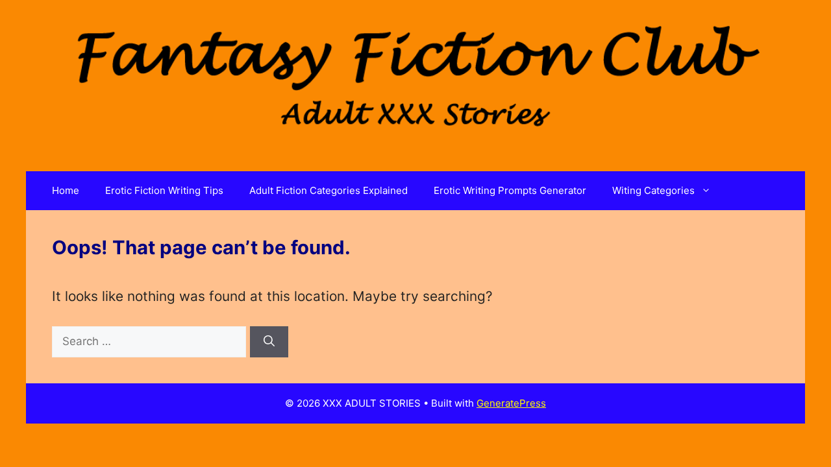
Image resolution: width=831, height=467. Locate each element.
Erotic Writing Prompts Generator (510, 190)
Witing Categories (653, 190)
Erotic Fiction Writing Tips (164, 190)
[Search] (269, 341)
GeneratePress (511, 403)
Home (65, 190)
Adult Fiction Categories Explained (328, 190)
